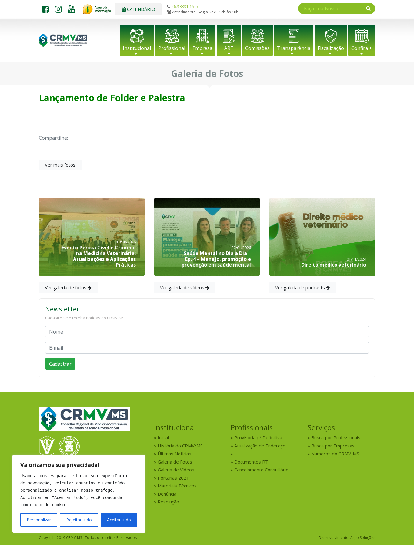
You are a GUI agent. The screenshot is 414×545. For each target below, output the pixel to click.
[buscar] (368, 8)
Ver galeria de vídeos (182, 287)
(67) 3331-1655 (185, 6)
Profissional (171, 48)
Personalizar (39, 520)
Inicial (163, 437)
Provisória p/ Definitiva (258, 437)
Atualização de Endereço (259, 446)
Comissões (257, 48)
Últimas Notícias (174, 453)
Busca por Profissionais (335, 437)
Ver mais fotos (60, 165)
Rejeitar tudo (79, 520)
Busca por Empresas (333, 446)
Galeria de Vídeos (176, 470)
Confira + (361, 48)
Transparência (293, 48)
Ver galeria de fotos (66, 287)
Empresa (202, 48)
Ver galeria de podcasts (300, 287)
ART (229, 48)
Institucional (137, 48)
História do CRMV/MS (180, 446)
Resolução (168, 502)
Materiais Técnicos (177, 486)
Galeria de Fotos (175, 462)
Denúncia (167, 494)
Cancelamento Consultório (261, 470)
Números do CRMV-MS (335, 453)
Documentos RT (251, 462)
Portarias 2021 (173, 478)
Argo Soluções (362, 537)
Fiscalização (331, 48)
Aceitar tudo (119, 520)
